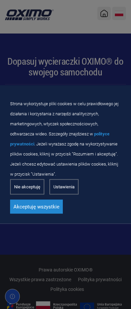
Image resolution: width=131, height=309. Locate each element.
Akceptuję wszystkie (36, 207)
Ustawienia (64, 186)
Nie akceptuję (27, 186)
